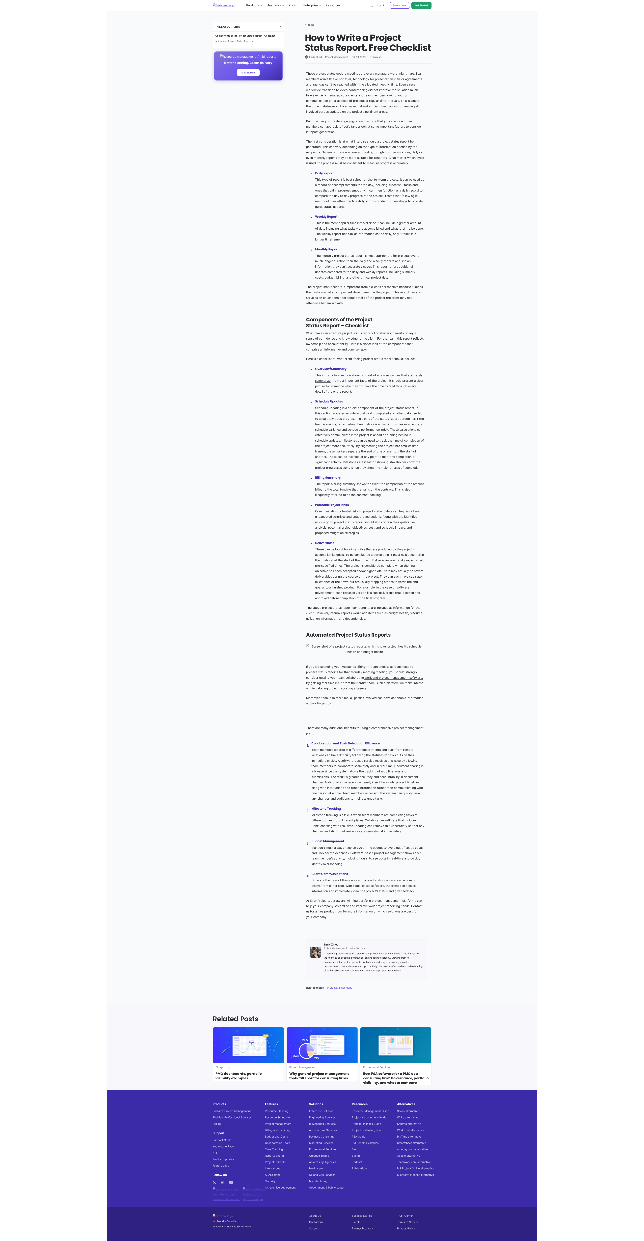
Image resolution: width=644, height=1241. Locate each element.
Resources (333, 5)
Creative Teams (319, 1155)
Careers (314, 1228)
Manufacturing (318, 1181)
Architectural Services (323, 1130)
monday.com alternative (412, 1149)
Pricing (293, 5)
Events (356, 1155)
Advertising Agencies (322, 1162)
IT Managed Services (322, 1123)
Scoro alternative (408, 1111)
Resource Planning (276, 1111)
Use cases (274, 5)
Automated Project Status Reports (234, 41)
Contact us (316, 1222)
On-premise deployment (280, 1187)
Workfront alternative (410, 1130)
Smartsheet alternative (411, 1143)
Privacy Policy (406, 1228)
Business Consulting (321, 1136)
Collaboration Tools (277, 1143)
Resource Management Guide (370, 1111)
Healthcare (316, 1168)
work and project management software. (393, 677)
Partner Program (362, 1228)
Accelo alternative (408, 1155)
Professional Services (322, 1149)
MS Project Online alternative (415, 1168)
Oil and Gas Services (322, 1174)
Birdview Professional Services (232, 1117)
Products (252, 5)
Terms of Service (408, 1222)
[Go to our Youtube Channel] (232, 1182)
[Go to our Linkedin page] (223, 1182)
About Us (315, 1215)
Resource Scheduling (278, 1117)
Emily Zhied (315, 57)
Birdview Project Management (232, 1111)
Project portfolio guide (366, 1130)
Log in (381, 5)
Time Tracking (274, 1149)
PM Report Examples (365, 1143)
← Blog (309, 24)
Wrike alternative (407, 1117)
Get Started (421, 5)
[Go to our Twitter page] (215, 1182)
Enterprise (310, 5)
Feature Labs (221, 1165)
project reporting (341, 688)
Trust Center (405, 1215)
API (215, 1152)
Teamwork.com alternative (414, 1162)
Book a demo (400, 5)
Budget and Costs (276, 1136)
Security (270, 1181)
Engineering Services (322, 1117)
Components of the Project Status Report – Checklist (245, 35)
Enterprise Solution (321, 1111)
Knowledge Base (223, 1146)
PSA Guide (358, 1136)
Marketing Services (321, 1143)
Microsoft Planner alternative (415, 1174)
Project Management (336, 57)
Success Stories (362, 1215)
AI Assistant (272, 1174)
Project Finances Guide (366, 1123)
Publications (359, 1168)
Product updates (223, 1159)
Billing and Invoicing (277, 1130)
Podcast (357, 1162)
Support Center (222, 1140)
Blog (355, 1149)
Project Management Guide (369, 1117)
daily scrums (367, 201)
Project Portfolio (275, 1162)
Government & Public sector (327, 1187)
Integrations (272, 1168)
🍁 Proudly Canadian (225, 1221)
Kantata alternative (409, 1123)
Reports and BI (274, 1155)
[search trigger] (371, 5)
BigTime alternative (409, 1136)
